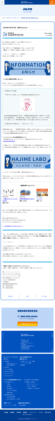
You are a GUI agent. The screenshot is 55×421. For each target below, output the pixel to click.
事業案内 (12, 412)
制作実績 (19, 412)
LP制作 (8, 384)
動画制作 (23, 365)
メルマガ (8, 17)
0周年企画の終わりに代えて (27, 198)
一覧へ (27, 296)
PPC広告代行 (10, 388)
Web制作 (7, 361)
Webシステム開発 (9, 371)
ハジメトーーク (32, 412)
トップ (3, 17)
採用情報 (25, 412)
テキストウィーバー (9, 373)
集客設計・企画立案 (30, 382)
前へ (12, 296)
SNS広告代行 (10, 392)
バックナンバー (15, 17)
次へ (43, 296)
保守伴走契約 (23, 405)
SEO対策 (9, 386)
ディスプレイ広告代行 (12, 390)
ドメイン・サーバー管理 (10, 405)
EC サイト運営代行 (31, 386)
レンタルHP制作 (8, 369)
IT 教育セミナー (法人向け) (33, 388)
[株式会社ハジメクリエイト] (27, 335)
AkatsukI (7, 367)
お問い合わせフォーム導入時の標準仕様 (12, 364)
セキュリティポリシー (27, 414)
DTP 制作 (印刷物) (11, 396)
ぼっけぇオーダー (9, 375)
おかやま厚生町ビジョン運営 (13, 399)
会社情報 (6, 412)
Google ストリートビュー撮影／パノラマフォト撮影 (28, 362)
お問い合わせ (48, 412)
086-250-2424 (28, 316)
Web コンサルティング (32, 384)
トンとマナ (39, 198)
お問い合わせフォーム (27, 323)
